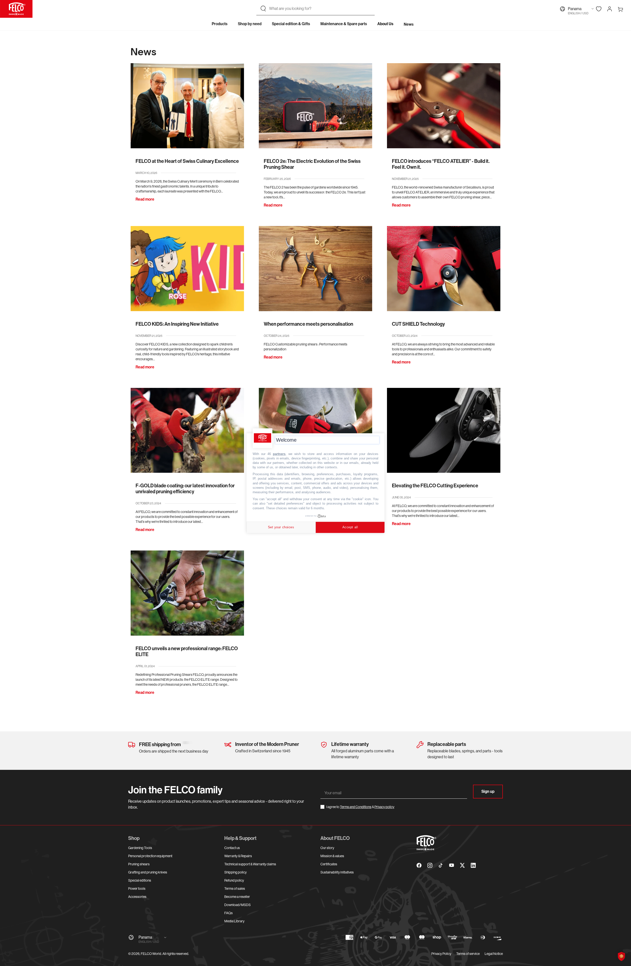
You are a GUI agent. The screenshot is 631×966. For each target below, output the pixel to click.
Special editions (139, 880)
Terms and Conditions (355, 807)
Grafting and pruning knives (147, 872)
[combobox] (320, 9)
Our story (327, 848)
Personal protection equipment (150, 856)
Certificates (328, 864)
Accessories (137, 897)
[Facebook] (419, 865)
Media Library (234, 921)
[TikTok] (440, 865)
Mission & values (332, 856)
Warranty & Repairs (238, 856)
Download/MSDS (237, 905)
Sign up (487, 791)
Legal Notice (494, 954)
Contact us (232, 848)
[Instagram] (429, 865)
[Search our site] (263, 9)
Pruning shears (139, 864)
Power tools (136, 888)
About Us (385, 23)
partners (279, 453)
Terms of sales (234, 888)
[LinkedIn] (473, 865)
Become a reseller (237, 897)
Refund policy (234, 880)
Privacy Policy (441, 954)
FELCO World (151, 954)
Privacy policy (384, 807)
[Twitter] (462, 865)
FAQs (228, 913)
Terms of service (468, 954)
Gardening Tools (140, 848)
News (409, 24)
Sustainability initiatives (337, 872)
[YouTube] (451, 865)
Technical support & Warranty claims (250, 864)
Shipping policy (235, 872)
